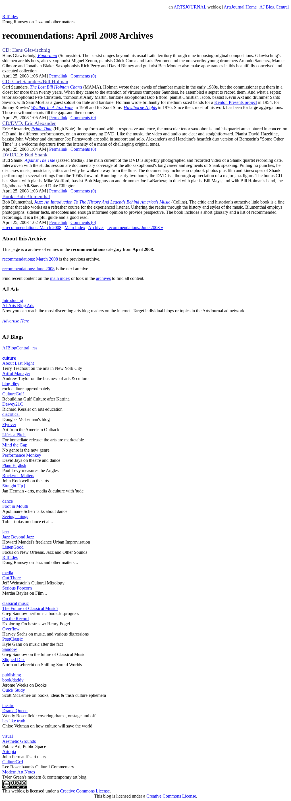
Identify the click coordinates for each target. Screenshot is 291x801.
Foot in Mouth (15, 506)
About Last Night (18, 363)
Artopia (9, 751)
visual (7, 736)
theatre (8, 705)
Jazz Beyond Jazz (18, 536)
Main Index (75, 227)
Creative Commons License (85, 791)
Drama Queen (15, 710)
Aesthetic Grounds (19, 741)
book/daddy (13, 680)
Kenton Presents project (235, 102)
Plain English (14, 465)
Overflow (11, 628)
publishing (11, 674)
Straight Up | (13, 485)
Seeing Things (15, 516)
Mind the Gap (14, 445)
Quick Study (13, 690)
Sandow (9, 649)
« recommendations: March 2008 (31, 227)
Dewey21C (12, 404)
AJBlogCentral (15, 347)
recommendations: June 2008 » (135, 227)
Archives (96, 227)
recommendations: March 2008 (30, 259)
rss (34, 347)
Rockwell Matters (18, 475)
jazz (5, 531)
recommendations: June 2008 (28, 268)
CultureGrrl (12, 761)
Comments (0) (83, 76)
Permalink (58, 76)
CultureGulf (13, 393)
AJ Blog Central (274, 7)
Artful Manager (16, 373)
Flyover (9, 424)
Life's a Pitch (14, 434)
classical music (15, 603)
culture (9, 358)
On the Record (15, 618)
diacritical (11, 414)
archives (103, 278)
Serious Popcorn (17, 588)
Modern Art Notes (18, 771)
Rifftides (10, 16)
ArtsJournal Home (240, 7)
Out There (11, 577)
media (7, 572)
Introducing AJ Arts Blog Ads (18, 303)
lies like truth (13, 720)
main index (60, 278)
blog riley (10, 383)
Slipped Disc (13, 659)
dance (7, 501)
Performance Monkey (21, 455)
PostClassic (12, 639)
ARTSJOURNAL (190, 7)
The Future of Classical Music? (30, 608)
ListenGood (13, 547)
